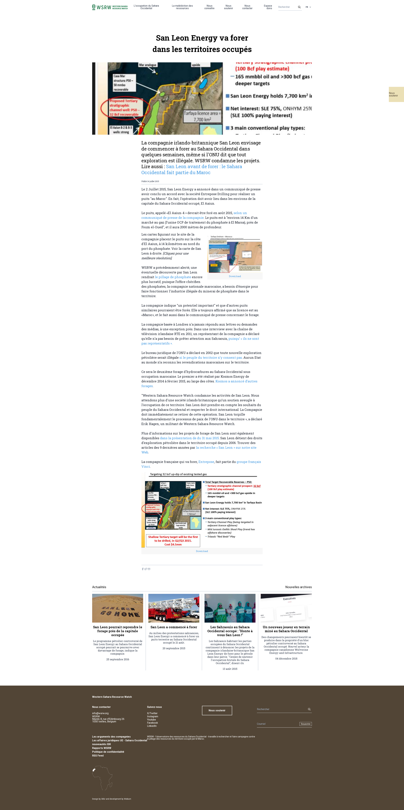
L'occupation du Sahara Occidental (146, 7)
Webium (127, 799)
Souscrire (305, 724)
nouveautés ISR (101, 744)
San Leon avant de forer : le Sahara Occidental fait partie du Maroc (191, 169)
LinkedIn (152, 725)
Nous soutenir (393, 94)
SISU (103, 799)
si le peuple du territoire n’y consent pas (210, 357)
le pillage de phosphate (172, 277)
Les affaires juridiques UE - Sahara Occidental (119, 740)
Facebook (152, 722)
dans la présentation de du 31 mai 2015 (189, 438)
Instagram (152, 716)
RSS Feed (98, 755)
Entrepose (206, 462)
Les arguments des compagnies (111, 736)
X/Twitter (152, 713)
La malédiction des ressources (182, 7)
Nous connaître (209, 7)
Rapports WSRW (101, 748)
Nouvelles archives (298, 587)
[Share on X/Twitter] (146, 569)
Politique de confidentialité (108, 751)
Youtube (151, 719)
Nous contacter (247, 7)
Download (235, 276)
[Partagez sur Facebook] (142, 569)
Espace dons (268, 7)
